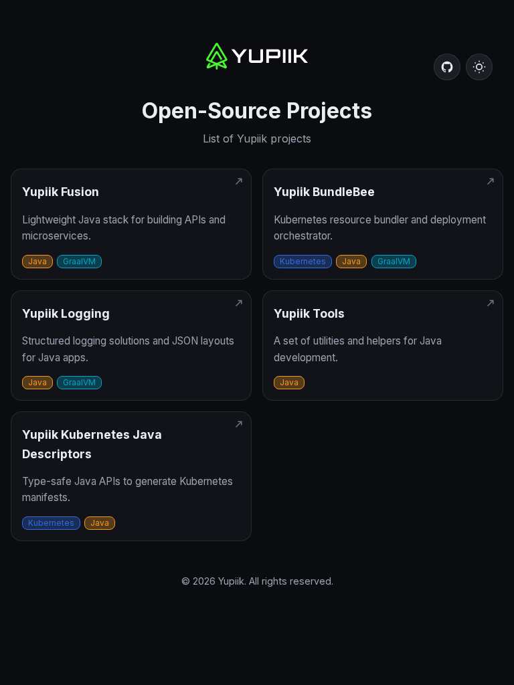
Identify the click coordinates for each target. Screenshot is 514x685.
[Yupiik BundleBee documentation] (383, 224)
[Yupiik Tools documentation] (383, 346)
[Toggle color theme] (479, 67)
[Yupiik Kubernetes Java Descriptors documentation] (131, 476)
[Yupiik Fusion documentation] (131, 224)
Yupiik (231, 581)
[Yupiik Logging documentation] (131, 346)
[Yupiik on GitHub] (447, 67)
